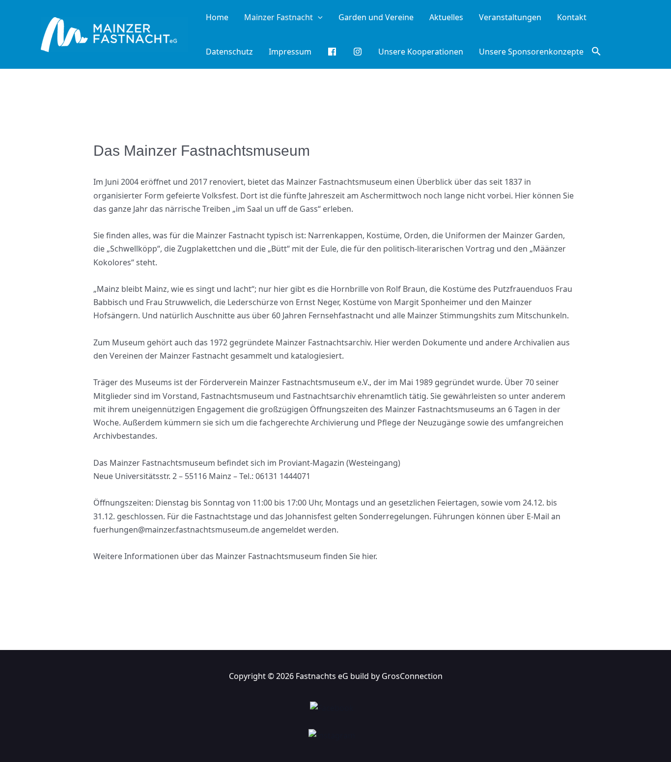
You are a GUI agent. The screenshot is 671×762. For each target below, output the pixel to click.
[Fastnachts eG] (114, 33)
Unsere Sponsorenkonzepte (531, 51)
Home (217, 17)
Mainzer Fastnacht (278, 17)
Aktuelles (446, 17)
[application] (318, 17)
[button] (596, 51)
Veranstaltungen (510, 17)
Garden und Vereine (376, 17)
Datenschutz (229, 51)
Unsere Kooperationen (420, 51)
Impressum (290, 51)
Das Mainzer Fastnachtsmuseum (201, 150)
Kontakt (572, 17)
